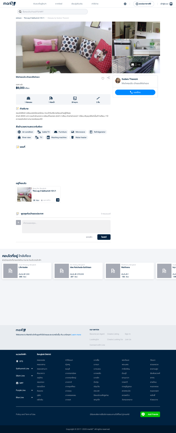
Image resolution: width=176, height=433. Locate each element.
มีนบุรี (124, 373)
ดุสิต (39, 395)
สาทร (152, 378)
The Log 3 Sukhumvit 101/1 (35, 18)
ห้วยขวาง (154, 400)
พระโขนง (125, 360)
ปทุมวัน (97, 386)
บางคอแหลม (70, 395)
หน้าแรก (19, 18)
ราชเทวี (125, 382)
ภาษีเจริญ (126, 369)
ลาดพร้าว (126, 395)
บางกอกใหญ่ (70, 378)
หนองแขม (154, 386)
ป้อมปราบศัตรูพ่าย (101, 395)
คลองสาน (41, 364)
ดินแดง (40, 391)
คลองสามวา (42, 369)
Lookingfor (94, 339)
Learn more (76, 335)
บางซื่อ (96, 360)
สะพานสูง (154, 369)
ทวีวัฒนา (69, 360)
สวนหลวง (154, 364)
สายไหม (153, 382)
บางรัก (96, 378)
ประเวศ (96, 391)
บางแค (68, 400)
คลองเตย (41, 360)
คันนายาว (41, 373)
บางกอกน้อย (70, 373)
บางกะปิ (68, 382)
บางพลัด (97, 373)
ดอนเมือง (41, 386)
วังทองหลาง (127, 400)
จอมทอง (40, 382)
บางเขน (68, 391)
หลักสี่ (152, 395)
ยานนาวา (125, 378)
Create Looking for (115, 339)
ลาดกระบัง (126, 391)
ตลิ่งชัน (40, 400)
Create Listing (113, 334)
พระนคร (125, 364)
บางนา (96, 364)
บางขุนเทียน (70, 386)
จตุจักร (40, 378)
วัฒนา (152, 360)
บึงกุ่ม (96, 382)
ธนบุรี (67, 369)
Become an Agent (97, 334)
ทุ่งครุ (67, 364)
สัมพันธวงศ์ (155, 373)
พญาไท (97, 400)
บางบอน (97, 369)
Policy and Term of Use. (26, 414)
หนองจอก (154, 391)
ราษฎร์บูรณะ (127, 386)
